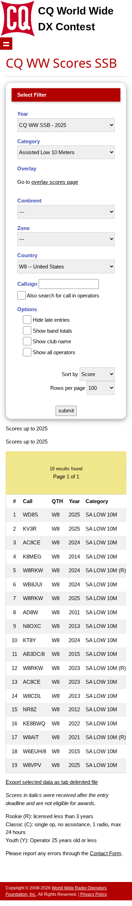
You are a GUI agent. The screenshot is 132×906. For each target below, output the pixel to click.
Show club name (52, 341)
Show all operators (54, 352)
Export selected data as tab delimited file (52, 782)
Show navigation (6, 43)
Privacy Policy (93, 894)
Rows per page (67, 388)
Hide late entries (51, 320)
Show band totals (52, 331)
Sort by (70, 374)
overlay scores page (54, 182)
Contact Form (105, 853)
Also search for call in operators (63, 295)
